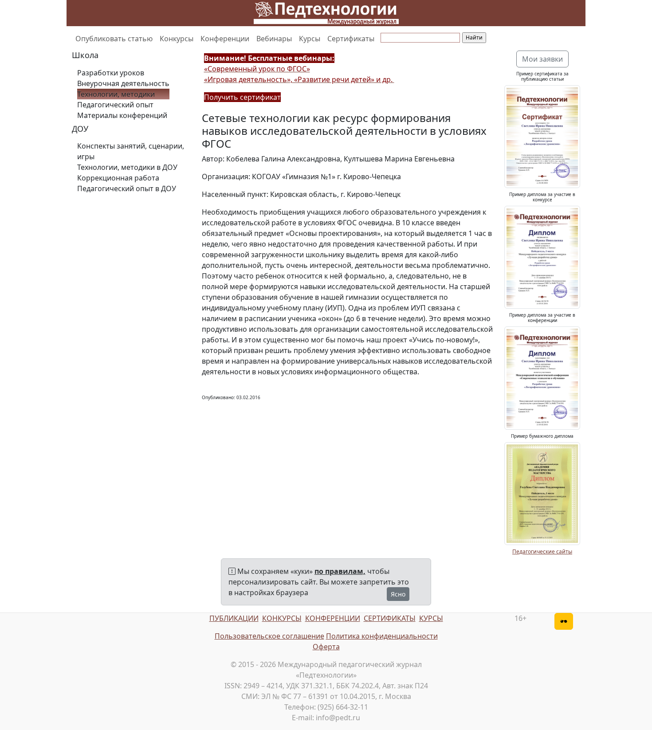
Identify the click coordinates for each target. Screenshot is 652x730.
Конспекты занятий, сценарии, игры (130, 151)
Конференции (224, 38)
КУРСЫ (431, 618)
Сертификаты (350, 38)
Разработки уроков (110, 73)
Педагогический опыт (115, 105)
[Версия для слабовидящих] (563, 621)
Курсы (309, 38)
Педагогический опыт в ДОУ (126, 188)
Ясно (398, 594)
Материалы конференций (122, 115)
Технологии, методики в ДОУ (127, 167)
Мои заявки (542, 59)
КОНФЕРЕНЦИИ (332, 618)
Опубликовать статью (114, 38)
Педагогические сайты (542, 551)
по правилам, (339, 571)
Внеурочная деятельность (123, 83)
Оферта (326, 647)
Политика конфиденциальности (382, 636)
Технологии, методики (116, 94)
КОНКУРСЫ (282, 618)
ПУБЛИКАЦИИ (234, 618)
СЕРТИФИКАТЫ (390, 618)
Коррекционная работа (118, 178)
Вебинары (274, 38)
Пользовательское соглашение (269, 636)
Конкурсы (176, 38)
